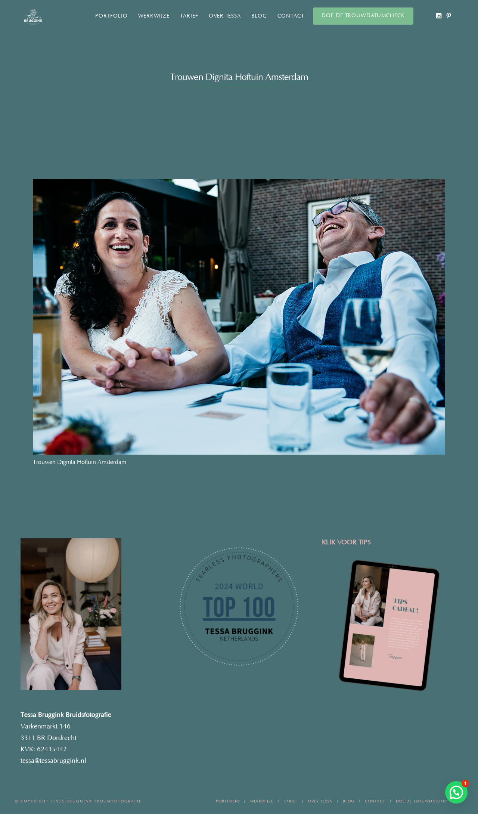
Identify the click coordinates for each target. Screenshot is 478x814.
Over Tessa (225, 16)
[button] (456, 792)
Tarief (189, 16)
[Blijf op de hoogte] (438, 15)
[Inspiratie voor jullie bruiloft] (448, 15)
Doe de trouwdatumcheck (363, 16)
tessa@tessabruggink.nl (53, 761)
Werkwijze (154, 16)
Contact (290, 16)
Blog (259, 16)
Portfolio (111, 16)
